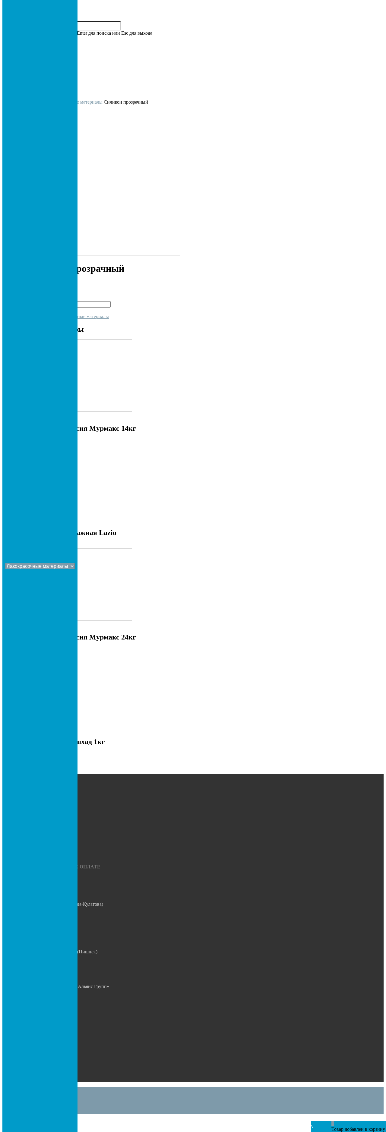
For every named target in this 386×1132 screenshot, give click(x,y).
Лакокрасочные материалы (81, 316)
